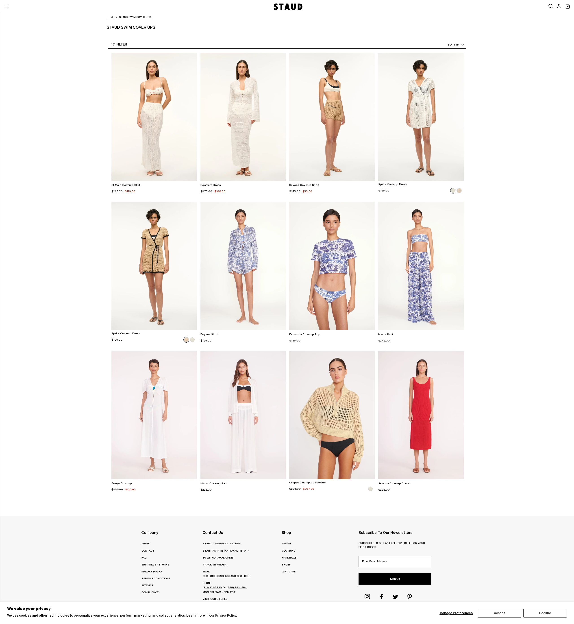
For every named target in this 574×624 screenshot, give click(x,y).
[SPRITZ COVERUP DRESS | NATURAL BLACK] (154, 266)
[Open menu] (6, 6)
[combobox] (449, 44)
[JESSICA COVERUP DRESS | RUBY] (421, 415)
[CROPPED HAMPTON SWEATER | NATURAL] (332, 415)
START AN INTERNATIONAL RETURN (226, 550)
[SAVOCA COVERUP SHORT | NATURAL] (332, 117)
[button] (559, 6)
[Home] (287, 6)
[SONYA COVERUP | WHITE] (154, 415)
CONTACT (147, 550)
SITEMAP (147, 585)
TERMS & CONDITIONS (155, 578)
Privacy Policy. (226, 615)
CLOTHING (289, 550)
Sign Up (395, 579)
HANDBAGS (289, 557)
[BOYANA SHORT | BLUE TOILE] (243, 266)
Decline (545, 613)
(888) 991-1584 (237, 587)
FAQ (144, 557)
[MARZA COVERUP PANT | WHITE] (243, 415)
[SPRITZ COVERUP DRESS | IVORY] (421, 117)
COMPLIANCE (150, 592)
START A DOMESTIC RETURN (222, 543)
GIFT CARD (289, 571)
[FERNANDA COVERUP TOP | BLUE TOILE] (332, 266)
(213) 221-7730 (212, 587)
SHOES (286, 564)
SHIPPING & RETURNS (155, 564)
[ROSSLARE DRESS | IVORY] (243, 117)
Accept (499, 613)
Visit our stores (215, 599)
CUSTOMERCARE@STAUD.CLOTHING (226, 576)
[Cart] (567, 6)
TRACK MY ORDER (214, 564)
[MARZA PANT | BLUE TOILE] (421, 266)
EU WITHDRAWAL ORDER (219, 557)
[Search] (550, 6)
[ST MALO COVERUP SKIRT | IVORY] (154, 117)
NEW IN (286, 543)
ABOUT (146, 543)
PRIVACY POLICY (152, 571)
